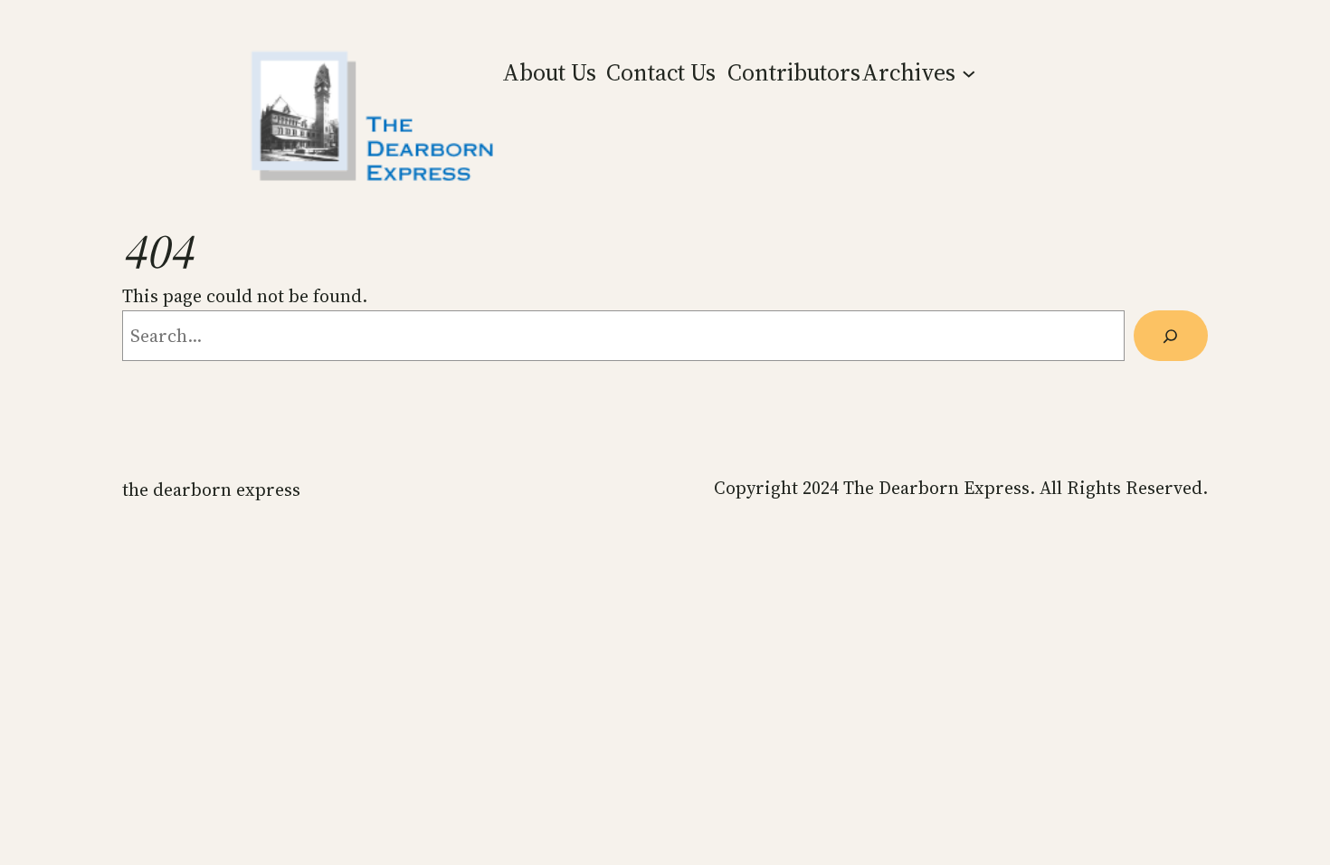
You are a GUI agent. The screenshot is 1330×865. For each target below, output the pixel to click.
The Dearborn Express (211, 489)
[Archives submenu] (969, 72)
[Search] (1171, 335)
